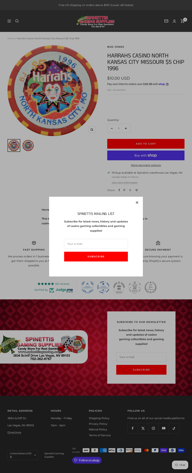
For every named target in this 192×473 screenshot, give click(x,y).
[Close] (137, 202)
